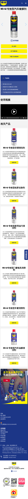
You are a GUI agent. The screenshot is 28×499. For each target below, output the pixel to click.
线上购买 (14, 46)
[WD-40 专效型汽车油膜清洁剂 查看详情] (14, 347)
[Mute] (23, 118)
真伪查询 (3, 419)
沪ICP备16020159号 (6, 417)
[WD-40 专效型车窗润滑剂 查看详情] (14, 307)
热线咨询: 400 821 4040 (9, 457)
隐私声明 (3, 430)
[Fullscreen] (25, 118)
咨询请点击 (26, 255)
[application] (14, 111)
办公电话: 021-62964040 (9, 455)
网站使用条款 (4, 432)
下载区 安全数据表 (14, 56)
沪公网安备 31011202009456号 (9, 424)
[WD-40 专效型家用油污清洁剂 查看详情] (14, 226)
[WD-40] (4, 3)
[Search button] (22, 3)
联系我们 (3, 437)
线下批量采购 (14, 51)
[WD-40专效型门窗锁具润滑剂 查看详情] (14, 267)
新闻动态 (3, 441)
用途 (2, 413)
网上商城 (3, 415)
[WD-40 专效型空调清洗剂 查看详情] (14, 147)
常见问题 (3, 435)
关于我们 (3, 434)
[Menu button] (25, 3)
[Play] (2, 118)
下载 (6, 380)
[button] (14, 111)
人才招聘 (3, 439)
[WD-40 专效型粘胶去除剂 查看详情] (14, 186)
